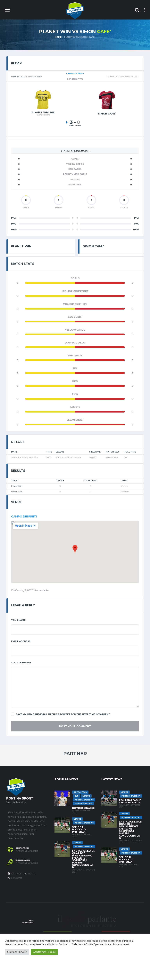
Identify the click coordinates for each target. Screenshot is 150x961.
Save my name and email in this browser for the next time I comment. (63, 714)
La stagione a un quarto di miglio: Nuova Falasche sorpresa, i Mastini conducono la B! (83, 859)
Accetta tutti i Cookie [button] (44, 952)
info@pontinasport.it (26, 851)
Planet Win (16, 486)
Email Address (20, 641)
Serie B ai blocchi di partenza (79, 829)
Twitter (32, 874)
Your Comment (21, 662)
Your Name (18, 620)
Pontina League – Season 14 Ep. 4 (130, 801)
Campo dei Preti (24, 516)
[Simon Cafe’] (107, 100)
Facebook (16, 874)
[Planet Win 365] (43, 99)
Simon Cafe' (17, 491)
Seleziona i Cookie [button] (17, 952)
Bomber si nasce (83, 808)
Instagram (16, 878)
